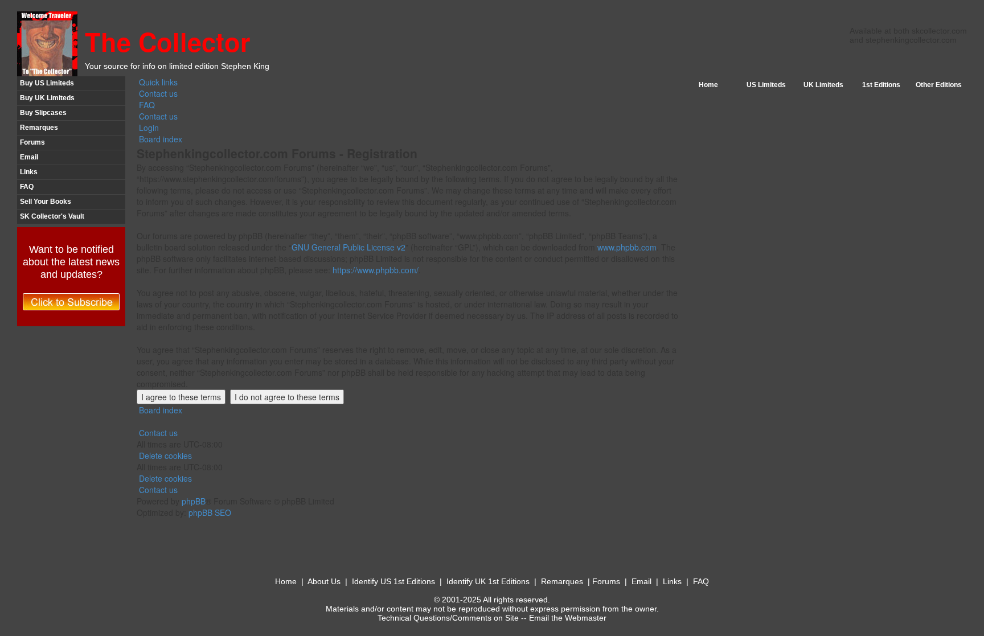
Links (29, 172)
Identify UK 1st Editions (488, 581)
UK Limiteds (823, 85)
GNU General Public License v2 (348, 247)
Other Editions (939, 85)
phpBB (194, 501)
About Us (324, 581)
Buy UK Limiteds (47, 98)
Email (29, 157)
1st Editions (881, 85)
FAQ (27, 187)
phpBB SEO (209, 512)
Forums (32, 142)
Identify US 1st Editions (393, 581)
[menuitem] (157, 93)
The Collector (168, 41)
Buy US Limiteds (47, 83)
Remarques (39, 128)
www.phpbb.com (627, 247)
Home (708, 85)
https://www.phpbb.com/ (376, 270)
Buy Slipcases (43, 113)
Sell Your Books (45, 202)
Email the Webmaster (567, 617)
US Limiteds (766, 85)
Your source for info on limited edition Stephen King (177, 66)
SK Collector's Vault (52, 216)
